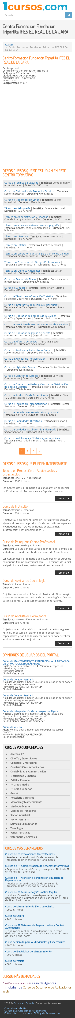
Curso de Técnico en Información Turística (28, 296)
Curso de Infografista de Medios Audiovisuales (31, 305)
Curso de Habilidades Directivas (23, 421)
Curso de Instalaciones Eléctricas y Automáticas (32, 438)
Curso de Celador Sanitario (18, 679)
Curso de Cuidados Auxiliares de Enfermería (30, 429)
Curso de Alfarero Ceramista (21, 341)
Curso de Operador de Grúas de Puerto (27, 333)
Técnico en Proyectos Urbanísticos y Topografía (31, 225)
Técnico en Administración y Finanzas (26, 217)
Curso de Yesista (12, 727)
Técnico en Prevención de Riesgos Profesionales (32, 262)
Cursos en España (23, 1003)
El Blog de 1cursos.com (47, 1013)
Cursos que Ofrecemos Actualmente (25, 1010)
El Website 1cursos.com (18, 1013)
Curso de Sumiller (14, 287)
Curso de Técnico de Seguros (21, 182)
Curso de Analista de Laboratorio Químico (28, 350)
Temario (63, 498)
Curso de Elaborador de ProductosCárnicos (29, 191)
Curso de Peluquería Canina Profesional (29, 541)
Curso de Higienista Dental (20, 367)
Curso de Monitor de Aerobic (21, 375)
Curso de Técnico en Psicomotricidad (25, 403)
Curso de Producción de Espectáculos (26, 395)
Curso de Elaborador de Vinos (21, 199)
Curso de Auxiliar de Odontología (24, 580)
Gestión (7, 983)
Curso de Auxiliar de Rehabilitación (25, 358)
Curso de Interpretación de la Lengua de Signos (30, 711)
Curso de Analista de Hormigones (24, 616)
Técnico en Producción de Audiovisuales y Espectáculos (30, 472)
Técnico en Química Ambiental (22, 270)
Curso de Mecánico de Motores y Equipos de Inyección (36, 324)
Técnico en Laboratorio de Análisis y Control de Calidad (36, 253)
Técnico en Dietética (16, 236)
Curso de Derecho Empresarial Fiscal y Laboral (31, 412)
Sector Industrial (21, 983)
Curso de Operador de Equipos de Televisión (30, 316)
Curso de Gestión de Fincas (20, 279)
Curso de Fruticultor (16, 506)
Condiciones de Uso (15, 1008)
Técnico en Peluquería (17, 208)
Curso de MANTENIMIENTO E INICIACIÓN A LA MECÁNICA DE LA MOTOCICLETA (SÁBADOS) (36, 662)
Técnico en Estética (15, 245)
